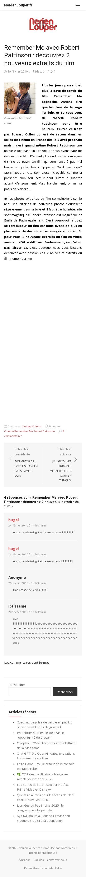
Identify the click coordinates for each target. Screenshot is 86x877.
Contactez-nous (57, 860)
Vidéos (36, 426)
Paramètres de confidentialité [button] (43, 868)
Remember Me (23, 431)
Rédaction (39, 71)
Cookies (39, 860)
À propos (24, 860)
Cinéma (27, 426)
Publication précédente (26, 462)
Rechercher (17, 685)
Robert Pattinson (44, 431)
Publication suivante (60, 464)
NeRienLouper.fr (18, 5)
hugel (13, 519)
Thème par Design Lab (43, 853)
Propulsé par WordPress (59, 848)
